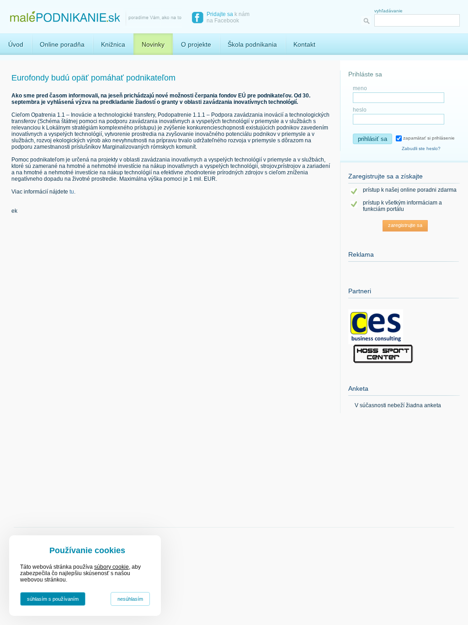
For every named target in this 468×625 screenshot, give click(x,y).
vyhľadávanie (388, 10)
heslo (360, 110)
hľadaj (367, 20)
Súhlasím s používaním (53, 599)
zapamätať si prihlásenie (428, 137)
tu (71, 192)
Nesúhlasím (130, 599)
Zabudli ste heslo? (421, 148)
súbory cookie (111, 567)
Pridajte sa (220, 14)
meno (360, 88)
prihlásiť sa (372, 138)
